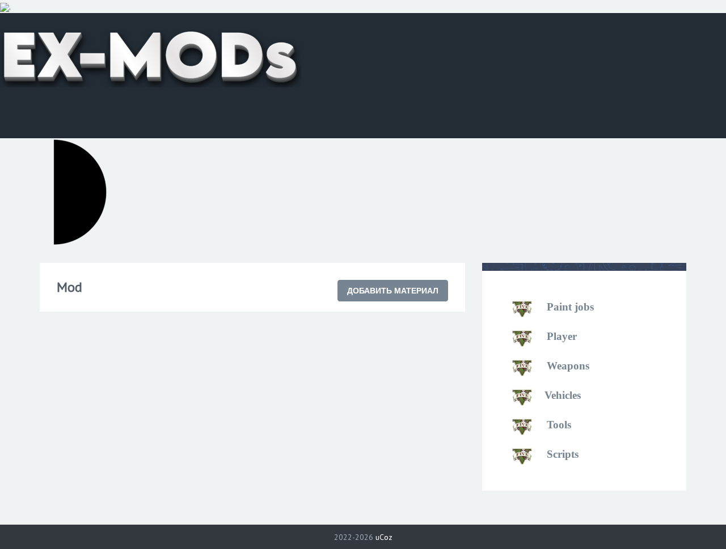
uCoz (383, 537)
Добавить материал (392, 290)
